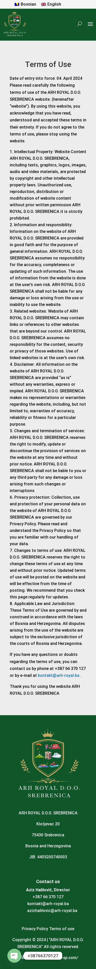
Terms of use (61, 928)
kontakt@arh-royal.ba (58, 675)
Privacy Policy (35, 928)
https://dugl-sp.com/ (59, 957)
